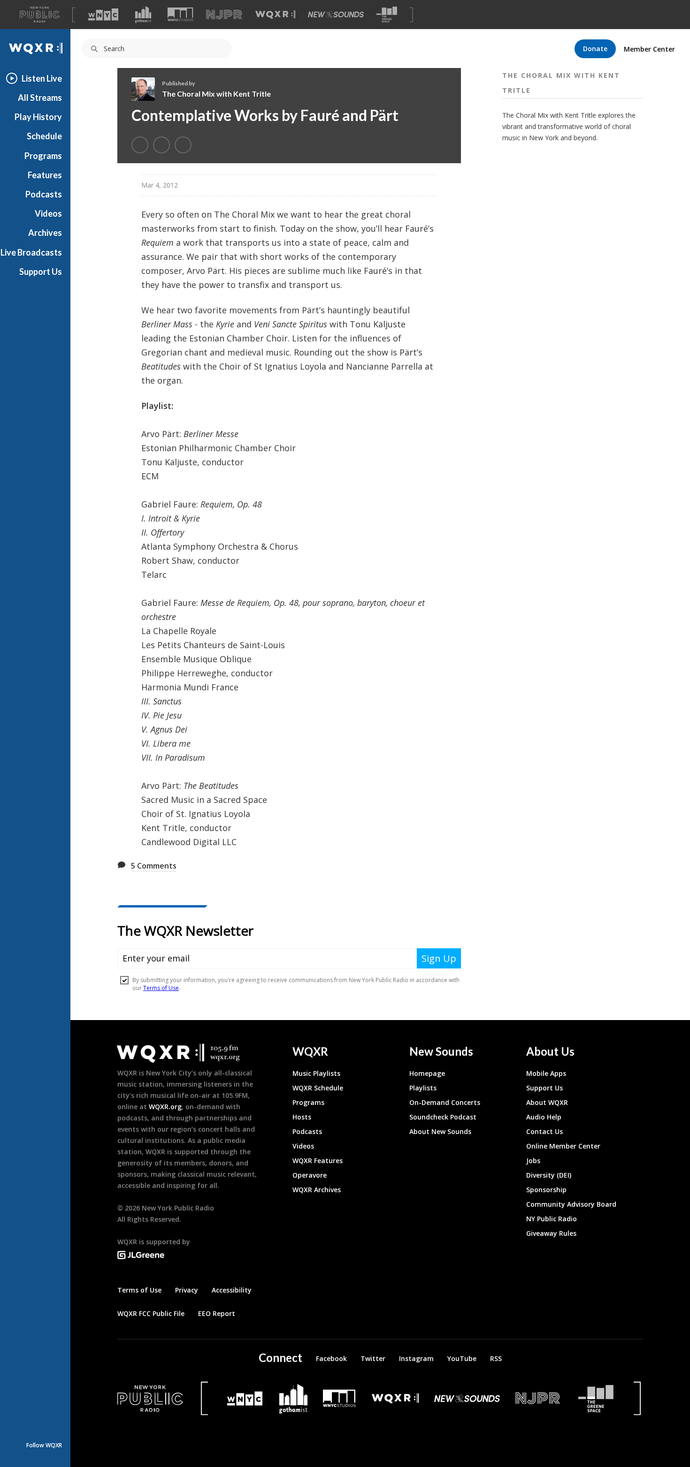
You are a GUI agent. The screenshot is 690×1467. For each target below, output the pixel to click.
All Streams (40, 97)
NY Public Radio (551, 1218)
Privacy (186, 1290)
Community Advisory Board (571, 1204)
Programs (43, 156)
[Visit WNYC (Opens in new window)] (103, 14)
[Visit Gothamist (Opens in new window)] (143, 14)
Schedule (44, 136)
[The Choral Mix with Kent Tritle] (146, 89)
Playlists (423, 1087)
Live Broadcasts (31, 252)
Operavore (309, 1175)
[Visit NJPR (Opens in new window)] (224, 15)
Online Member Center (563, 1146)
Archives (45, 232)
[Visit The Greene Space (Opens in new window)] (386, 15)
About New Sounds (440, 1131)
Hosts (301, 1116)
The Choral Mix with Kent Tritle (216, 93)
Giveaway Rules (551, 1233)
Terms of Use (139, 1290)
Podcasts (43, 194)
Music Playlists (316, 1073)
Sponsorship (546, 1189)
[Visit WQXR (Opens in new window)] (275, 14)
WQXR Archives (316, 1189)
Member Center (649, 49)
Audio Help (543, 1116)
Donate (595, 48)
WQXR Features (317, 1160)
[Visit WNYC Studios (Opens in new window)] (180, 14)
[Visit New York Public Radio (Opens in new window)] (150, 1398)
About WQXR (547, 1102)
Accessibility (232, 1290)
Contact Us (544, 1131)
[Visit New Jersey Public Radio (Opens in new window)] (538, 1398)
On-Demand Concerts (444, 1102)
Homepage (427, 1073)
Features (45, 175)
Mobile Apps (546, 1073)
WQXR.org (165, 1106)
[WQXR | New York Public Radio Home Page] (35, 48)
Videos (48, 213)
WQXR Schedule (317, 1087)
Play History (38, 117)
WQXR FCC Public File (150, 1313)
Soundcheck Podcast (442, 1116)
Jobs (533, 1160)
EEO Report (216, 1313)
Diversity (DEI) (548, 1175)
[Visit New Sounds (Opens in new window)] (336, 14)
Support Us (40, 271)
